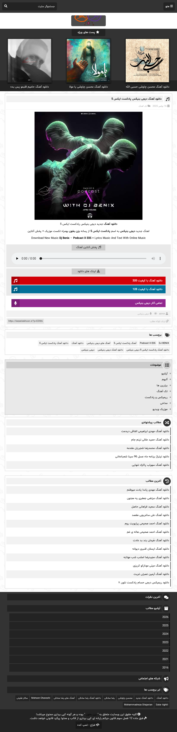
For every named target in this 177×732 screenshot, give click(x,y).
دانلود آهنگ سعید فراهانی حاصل (150, 507)
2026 (165, 617)
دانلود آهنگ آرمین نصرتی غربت (151, 574)
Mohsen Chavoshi (40, 698)
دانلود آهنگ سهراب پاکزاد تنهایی (150, 465)
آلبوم (165, 379)
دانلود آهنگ (110, 224)
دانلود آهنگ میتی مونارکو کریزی (151, 566)
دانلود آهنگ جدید (144, 698)
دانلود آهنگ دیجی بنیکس (110, 350)
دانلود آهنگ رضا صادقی (89, 698)
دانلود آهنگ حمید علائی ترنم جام (150, 440)
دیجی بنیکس (143, 314)
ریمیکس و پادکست (156, 397)
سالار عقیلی (22, 698)
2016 (165, 668)
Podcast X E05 (147, 343)
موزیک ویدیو (160, 409)
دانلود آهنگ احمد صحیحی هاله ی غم (148, 532)
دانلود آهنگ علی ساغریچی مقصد (150, 515)
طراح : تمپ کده (86, 725)
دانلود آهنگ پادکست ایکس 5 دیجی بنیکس (147, 350)
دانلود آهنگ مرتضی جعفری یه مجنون (148, 498)
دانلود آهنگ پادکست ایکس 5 (53, 343)
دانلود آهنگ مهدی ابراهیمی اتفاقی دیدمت (145, 431)
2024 (165, 634)
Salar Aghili (162, 704)
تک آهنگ (143, 106)
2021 (165, 659)
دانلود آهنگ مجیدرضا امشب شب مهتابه (146, 557)
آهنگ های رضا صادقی (64, 698)
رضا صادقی (109, 698)
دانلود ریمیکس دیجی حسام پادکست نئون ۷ (143, 583)
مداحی (164, 403)
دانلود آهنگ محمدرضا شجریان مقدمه (148, 448)
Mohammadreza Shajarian (138, 704)
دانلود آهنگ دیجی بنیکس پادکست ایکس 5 (136, 99)
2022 (165, 651)
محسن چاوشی (125, 698)
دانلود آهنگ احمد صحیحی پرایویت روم (147, 524)
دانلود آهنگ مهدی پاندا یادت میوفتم (148, 490)
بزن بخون (91, 714)
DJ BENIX (164, 343)
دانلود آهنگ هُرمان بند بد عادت (151, 540)
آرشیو (164, 374)
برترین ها (162, 386)
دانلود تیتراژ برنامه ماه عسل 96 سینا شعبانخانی (142, 457)
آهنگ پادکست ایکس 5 (125, 343)
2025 (165, 626)
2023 (165, 642)
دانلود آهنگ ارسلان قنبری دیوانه (150, 549)
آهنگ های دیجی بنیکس (98, 343)
